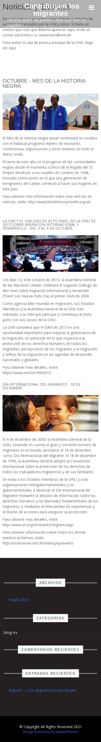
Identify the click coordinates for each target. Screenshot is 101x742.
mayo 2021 (19, 599)
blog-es (11, 632)
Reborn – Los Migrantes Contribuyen (43, 690)
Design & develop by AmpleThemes (50, 731)
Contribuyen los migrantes (52, 9)
